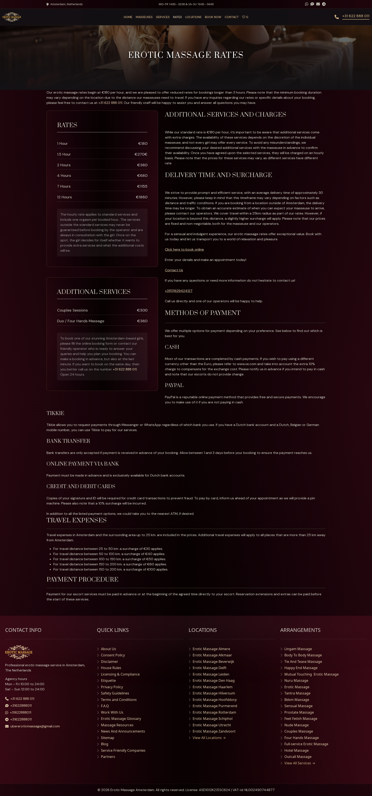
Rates (177, 17)
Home (128, 17)
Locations (193, 17)
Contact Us (174, 270)
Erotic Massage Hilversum (214, 693)
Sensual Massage (298, 705)
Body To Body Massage (303, 655)
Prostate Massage (299, 712)
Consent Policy (113, 655)
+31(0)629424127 (178, 290)
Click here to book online (184, 249)
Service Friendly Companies (123, 750)
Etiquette (108, 680)
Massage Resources (117, 725)
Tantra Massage (297, 693)
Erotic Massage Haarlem (212, 687)
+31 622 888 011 (110, 102)
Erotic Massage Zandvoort (214, 731)
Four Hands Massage (301, 737)
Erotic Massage (296, 687)
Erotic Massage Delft (209, 667)
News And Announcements (123, 731)
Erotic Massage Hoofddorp (215, 699)
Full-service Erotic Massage (306, 744)
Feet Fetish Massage (300, 718)
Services (163, 17)
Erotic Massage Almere (211, 648)
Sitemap (107, 737)
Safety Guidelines (115, 693)
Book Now (213, 17)
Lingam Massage (298, 648)
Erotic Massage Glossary (121, 718)
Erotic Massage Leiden (211, 674)
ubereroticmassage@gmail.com (35, 726)
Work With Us (112, 712)
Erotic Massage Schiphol (212, 718)
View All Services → (299, 763)
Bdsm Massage (296, 699)
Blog (104, 744)
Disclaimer (109, 661)
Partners (108, 756)
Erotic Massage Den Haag (214, 680)
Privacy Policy (112, 687)
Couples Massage (298, 731)
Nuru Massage (296, 680)
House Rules (111, 667)
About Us (108, 648)
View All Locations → (209, 737)
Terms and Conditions (119, 699)
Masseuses (144, 17)
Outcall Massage (298, 756)
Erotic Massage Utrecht (212, 725)
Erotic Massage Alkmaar (212, 655)
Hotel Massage (296, 750)
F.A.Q (105, 705)
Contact (232, 17)
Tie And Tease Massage (303, 661)
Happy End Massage (301, 667)
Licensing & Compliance (120, 674)
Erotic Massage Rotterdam (214, 712)
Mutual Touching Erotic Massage (311, 674)
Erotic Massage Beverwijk (213, 661)
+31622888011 (21, 705)
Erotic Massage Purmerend (215, 705)
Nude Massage (296, 725)
